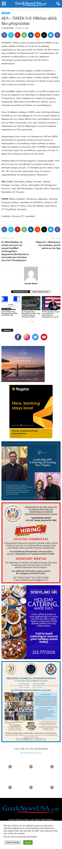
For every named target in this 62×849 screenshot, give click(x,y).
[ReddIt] (37, 35)
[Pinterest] (17, 35)
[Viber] (57, 35)
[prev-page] (29, 321)
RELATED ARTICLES (20, 292)
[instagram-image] (10, 766)
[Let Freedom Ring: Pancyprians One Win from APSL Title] (10, 303)
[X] (11, 35)
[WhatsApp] (24, 35)
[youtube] (44, 337)
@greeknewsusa (31, 752)
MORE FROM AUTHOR (40, 292)
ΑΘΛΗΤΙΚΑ (11, 10)
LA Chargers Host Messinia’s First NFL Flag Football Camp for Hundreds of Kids (31, 314)
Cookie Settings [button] (12, 842)
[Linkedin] (31, 35)
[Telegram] (51, 35)
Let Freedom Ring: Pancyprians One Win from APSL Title (9, 313)
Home (3, 10)
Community (6, 309)
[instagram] (27, 337)
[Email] (44, 35)
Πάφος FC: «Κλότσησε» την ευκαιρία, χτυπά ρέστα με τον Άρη (48, 245)
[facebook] (18, 337)
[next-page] (32, 321)
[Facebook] (4, 35)
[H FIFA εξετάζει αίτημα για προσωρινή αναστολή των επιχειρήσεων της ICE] (51, 303)
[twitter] (35, 337)
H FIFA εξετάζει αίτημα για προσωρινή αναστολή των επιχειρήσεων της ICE (50, 314)
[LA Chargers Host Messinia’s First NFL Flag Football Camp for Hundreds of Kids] (31, 303)
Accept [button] (28, 842)
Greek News (8, 28)
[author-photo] (31, 274)
